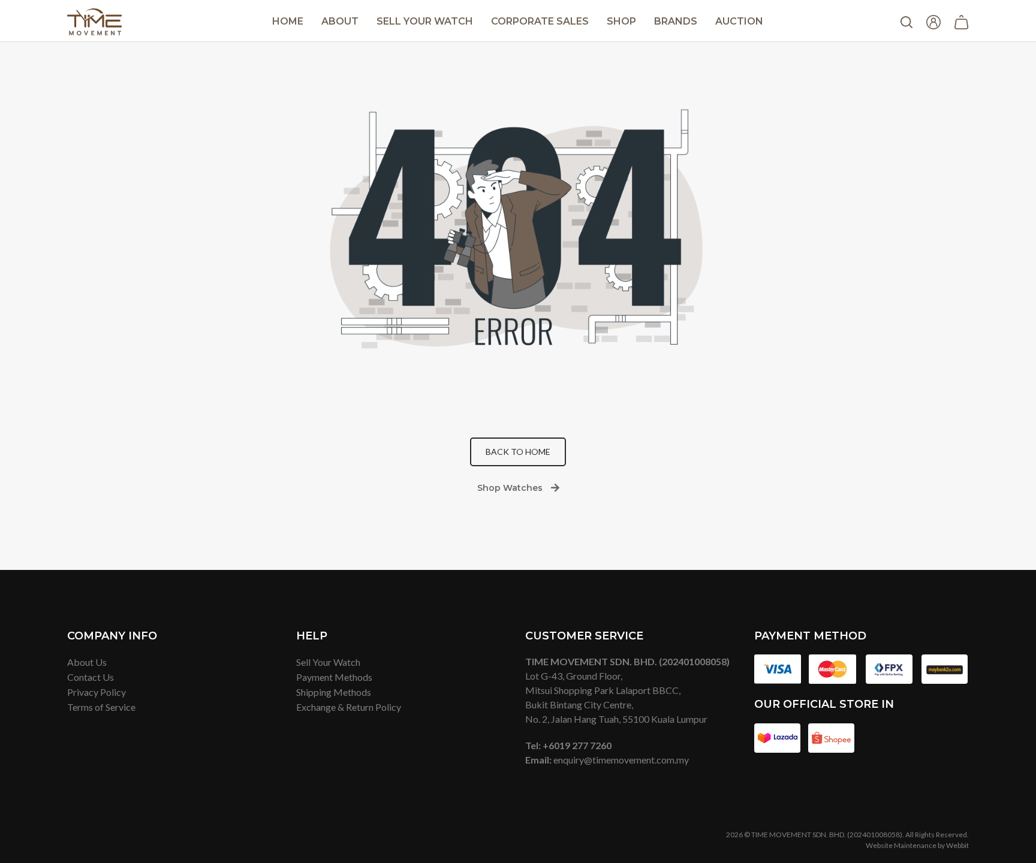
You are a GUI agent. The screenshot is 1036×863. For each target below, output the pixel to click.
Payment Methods (334, 677)
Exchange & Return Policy (348, 707)
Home (287, 21)
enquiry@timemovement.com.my (621, 759)
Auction (739, 21)
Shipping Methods (333, 692)
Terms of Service (101, 707)
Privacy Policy (96, 692)
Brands (675, 21)
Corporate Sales (540, 21)
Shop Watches (510, 487)
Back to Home (518, 451)
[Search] (906, 20)
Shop (621, 21)
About (340, 21)
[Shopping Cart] (961, 21)
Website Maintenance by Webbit (917, 845)
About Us (87, 662)
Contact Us (90, 677)
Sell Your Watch (425, 21)
